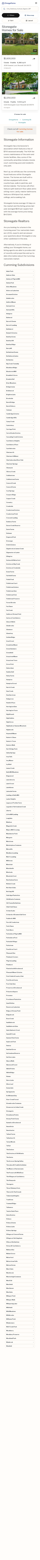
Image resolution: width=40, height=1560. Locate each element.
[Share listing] (34, 58)
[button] (4, 44)
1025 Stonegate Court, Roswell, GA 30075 (19, 105)
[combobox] (22, 9)
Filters (12, 15)
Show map (30, 15)
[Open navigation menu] (36, 3)
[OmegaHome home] (8, 3)
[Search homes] (4, 9)
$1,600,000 (9, 58)
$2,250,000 (9, 98)
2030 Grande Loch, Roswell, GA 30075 (17, 65)
